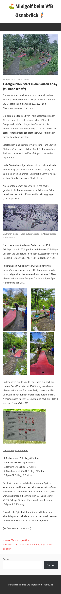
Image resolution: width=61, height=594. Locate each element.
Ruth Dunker (23, 79)
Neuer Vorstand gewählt (17, 540)
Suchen (6, 559)
